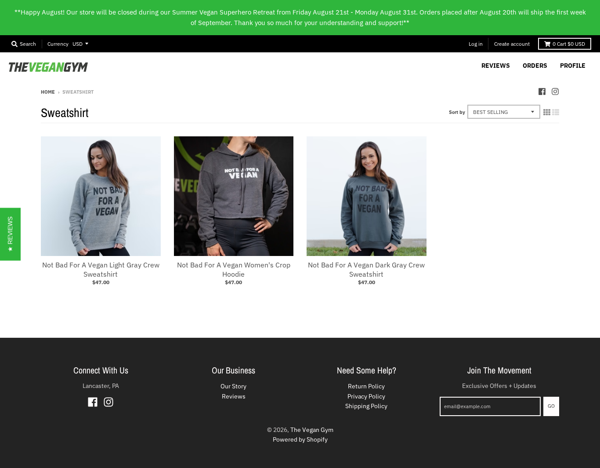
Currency (58, 43)
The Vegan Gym (311, 430)
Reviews (234, 396)
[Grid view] (546, 112)
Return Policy (366, 386)
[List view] (555, 112)
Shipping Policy (366, 406)
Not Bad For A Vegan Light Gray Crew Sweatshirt (100, 269)
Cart (569, 43)
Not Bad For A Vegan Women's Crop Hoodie (233, 269)
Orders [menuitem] (535, 65)
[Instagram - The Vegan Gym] (555, 91)
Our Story (233, 386)
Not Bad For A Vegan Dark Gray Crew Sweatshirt (366, 269)
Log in (476, 43)
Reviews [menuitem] (495, 65)
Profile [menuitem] (573, 65)
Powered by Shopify (300, 439)
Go (551, 406)
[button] (10, 234)
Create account (512, 43)
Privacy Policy (366, 396)
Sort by (457, 112)
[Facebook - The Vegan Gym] (542, 91)
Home (48, 92)
